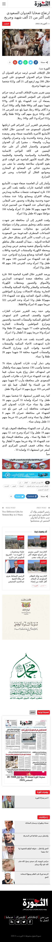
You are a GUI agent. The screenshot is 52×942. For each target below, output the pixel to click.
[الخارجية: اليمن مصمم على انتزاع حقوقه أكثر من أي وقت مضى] (37, 542)
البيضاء (21, 486)
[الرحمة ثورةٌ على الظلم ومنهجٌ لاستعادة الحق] (8, 878)
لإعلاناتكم (33, 917)
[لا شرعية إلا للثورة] (8, 802)
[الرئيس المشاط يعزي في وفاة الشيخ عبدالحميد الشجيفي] (14, 566)
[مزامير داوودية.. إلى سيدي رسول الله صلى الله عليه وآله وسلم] (8, 865)
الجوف (14, 486)
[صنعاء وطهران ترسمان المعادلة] (8, 827)
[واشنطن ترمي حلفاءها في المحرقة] (8, 839)
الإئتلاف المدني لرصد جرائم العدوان (37, 486)
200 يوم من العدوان (37, 482)
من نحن (44, 917)
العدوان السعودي (43, 489)
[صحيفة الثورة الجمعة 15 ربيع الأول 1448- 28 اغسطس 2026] (26, 746)
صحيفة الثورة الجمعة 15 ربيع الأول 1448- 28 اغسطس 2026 (26, 778)
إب (20, 482)
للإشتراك (20, 917)
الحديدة (6, 486)
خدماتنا (9, 917)
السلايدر (6, 23)
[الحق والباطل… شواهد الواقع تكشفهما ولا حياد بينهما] (8, 852)
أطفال (26, 482)
